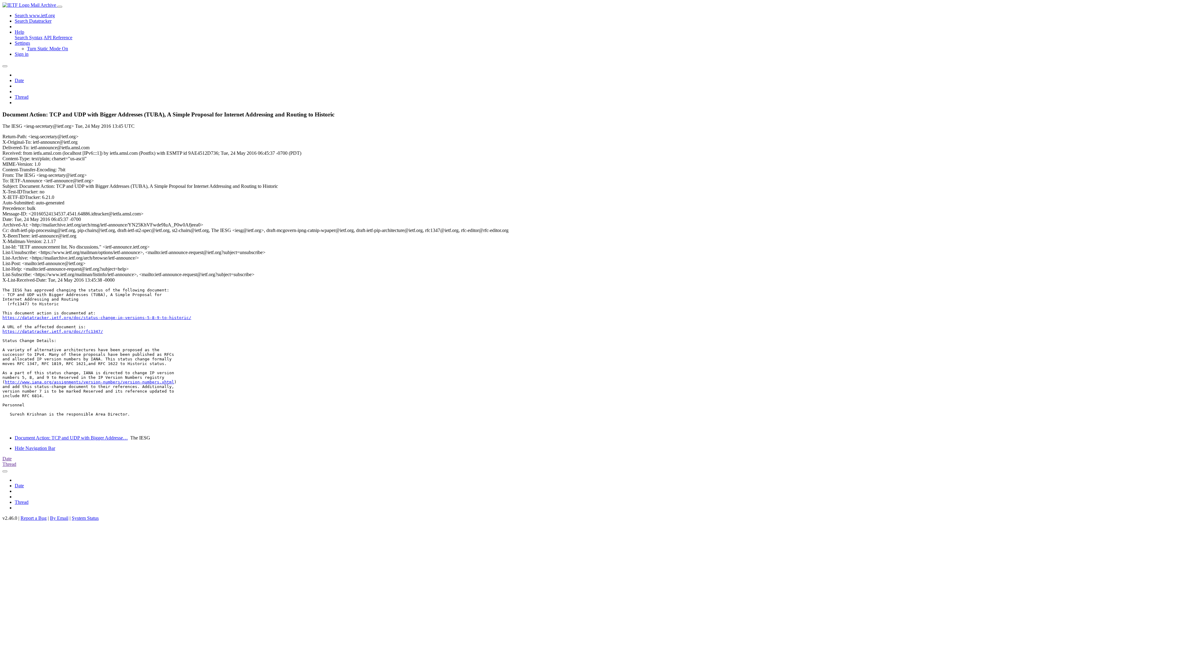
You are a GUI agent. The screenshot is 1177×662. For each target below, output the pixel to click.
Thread (22, 97)
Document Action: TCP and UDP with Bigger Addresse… (71, 437)
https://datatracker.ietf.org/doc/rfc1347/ (52, 331)
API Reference (58, 37)
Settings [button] (22, 43)
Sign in (22, 54)
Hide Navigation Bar (35, 448)
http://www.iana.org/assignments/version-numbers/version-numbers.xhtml (89, 382)
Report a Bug (34, 518)
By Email (59, 518)
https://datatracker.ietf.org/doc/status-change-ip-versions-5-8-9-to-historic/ (96, 317)
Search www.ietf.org (35, 15)
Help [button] (19, 32)
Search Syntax (29, 37)
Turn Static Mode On (47, 48)
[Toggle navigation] (59, 7)
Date (19, 80)
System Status (85, 518)
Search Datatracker (33, 21)
